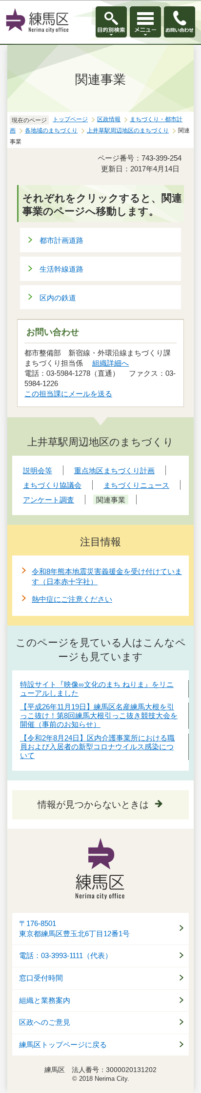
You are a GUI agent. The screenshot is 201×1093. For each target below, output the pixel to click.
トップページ (70, 119)
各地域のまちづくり (51, 130)
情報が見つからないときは (93, 804)
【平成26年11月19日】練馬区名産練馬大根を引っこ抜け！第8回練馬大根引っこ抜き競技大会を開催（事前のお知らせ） (99, 715)
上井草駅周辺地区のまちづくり (128, 130)
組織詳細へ (110, 363)
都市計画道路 (61, 240)
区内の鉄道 (58, 298)
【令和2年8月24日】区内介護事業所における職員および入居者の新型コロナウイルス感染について (97, 747)
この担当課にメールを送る (68, 393)
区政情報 (109, 119)
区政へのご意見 (44, 1022)
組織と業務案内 (44, 1000)
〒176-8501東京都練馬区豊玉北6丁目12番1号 (74, 929)
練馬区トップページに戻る (63, 1045)
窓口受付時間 (41, 978)
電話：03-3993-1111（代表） (65, 956)
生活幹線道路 (61, 269)
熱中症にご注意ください (72, 599)
